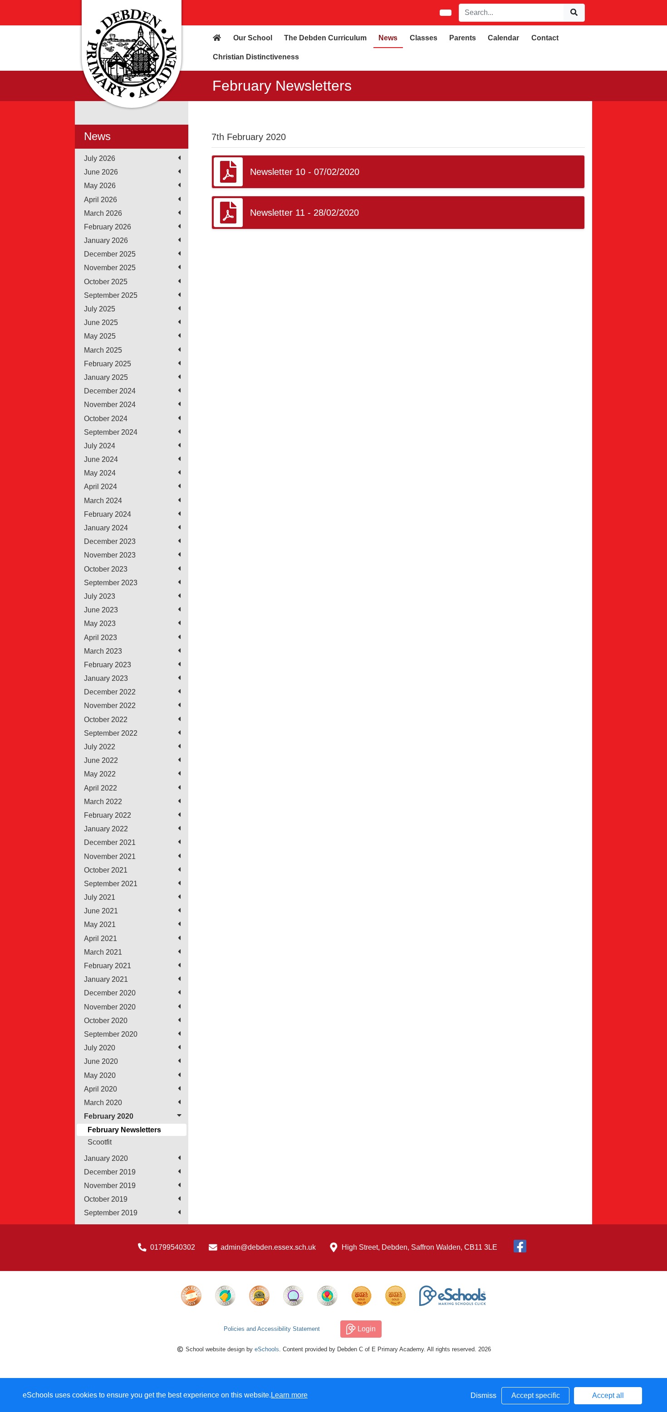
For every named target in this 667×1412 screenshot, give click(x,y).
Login (366, 1329)
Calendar (503, 38)
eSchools (267, 1349)
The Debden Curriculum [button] (325, 38)
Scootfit (100, 1142)
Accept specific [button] (535, 1395)
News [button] (387, 38)
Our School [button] (252, 38)
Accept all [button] (608, 1395)
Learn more (289, 1395)
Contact (545, 38)
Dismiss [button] (483, 1395)
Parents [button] (462, 38)
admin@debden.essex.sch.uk (268, 1247)
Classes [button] (423, 38)
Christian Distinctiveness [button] (256, 57)
